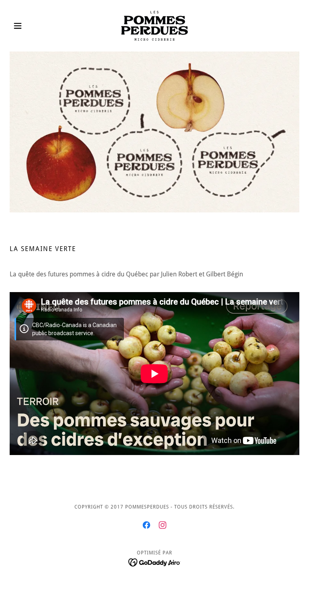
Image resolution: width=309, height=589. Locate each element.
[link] (154, 26)
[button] (31, 26)
